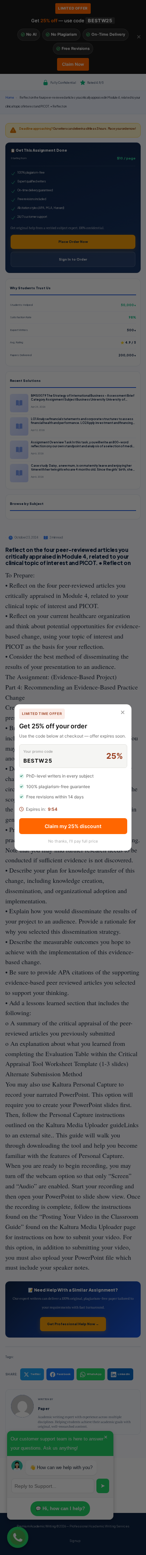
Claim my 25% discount (73, 826)
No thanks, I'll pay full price (73, 841)
